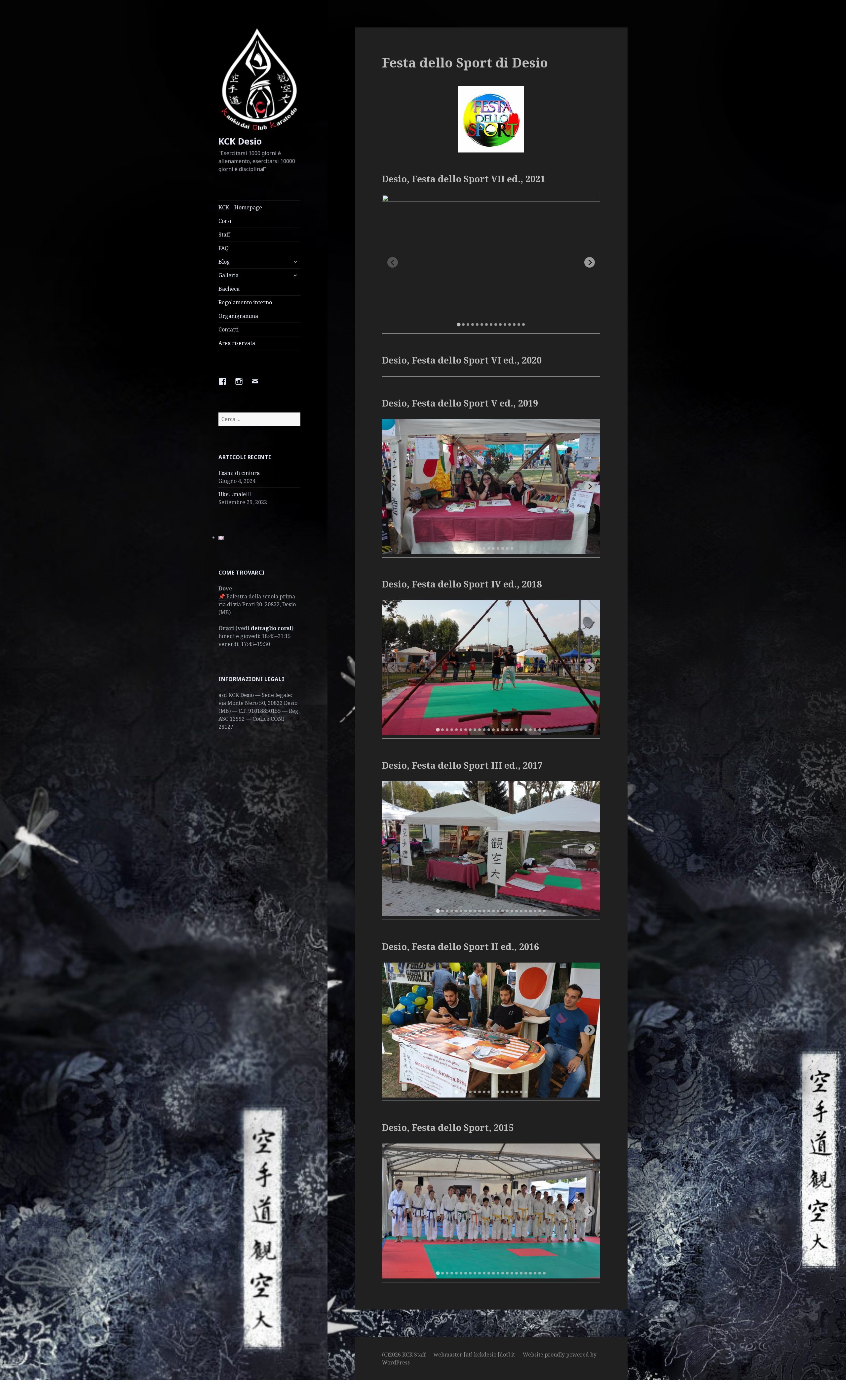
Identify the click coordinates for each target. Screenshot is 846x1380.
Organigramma (238, 316)
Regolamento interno (245, 302)
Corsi (224, 221)
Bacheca (229, 288)
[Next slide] (589, 262)
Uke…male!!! (235, 494)
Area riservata (236, 343)
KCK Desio (240, 141)
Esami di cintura (239, 473)
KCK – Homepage (240, 207)
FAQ (223, 248)
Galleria (228, 275)
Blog (224, 261)
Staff (224, 234)
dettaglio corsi (271, 628)
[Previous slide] (392, 262)
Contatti (228, 329)
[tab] (459, 324)
